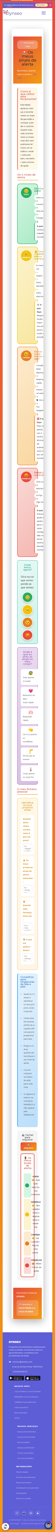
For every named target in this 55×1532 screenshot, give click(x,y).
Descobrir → (41, 5)
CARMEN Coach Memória (25, 1402)
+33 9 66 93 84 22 (19, 1371)
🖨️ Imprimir (28, 1146)
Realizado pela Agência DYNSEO (34, 1523)
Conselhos (27, 977)
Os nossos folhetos (25, 1458)
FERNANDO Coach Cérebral (26, 1397)
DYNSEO (21, 1296)
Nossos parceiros (24, 1482)
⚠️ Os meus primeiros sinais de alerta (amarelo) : (27, 871)
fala (26, 984)
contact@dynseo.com (22, 1362)
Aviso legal (14, 1523)
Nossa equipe (22, 1472)
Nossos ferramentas (26, 1437)
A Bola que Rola (21, 1407)
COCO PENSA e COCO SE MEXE (27, 1391)
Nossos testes (23, 1442)
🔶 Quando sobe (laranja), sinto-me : (27, 910)
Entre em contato (23, 1498)
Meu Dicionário (20, 1413)
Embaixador (21, 1493)
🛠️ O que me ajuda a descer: (27, 944)
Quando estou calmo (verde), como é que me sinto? (27, 829)
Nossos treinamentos (26, 1431)
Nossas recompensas (25, 1477)
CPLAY (17, 1418)
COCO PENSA (25, 1308)
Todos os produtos (25, 1453)
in (31, 1513)
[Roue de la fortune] (5, 1526)
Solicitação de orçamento (27, 1488)
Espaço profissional (25, 1447)
